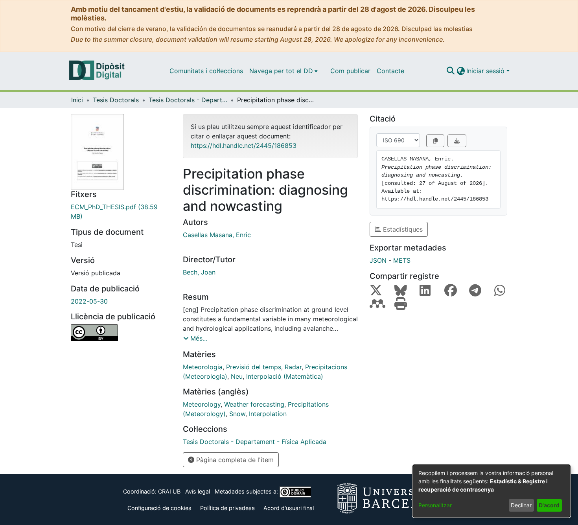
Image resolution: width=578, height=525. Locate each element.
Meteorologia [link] (203, 367)
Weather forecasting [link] (254, 404)
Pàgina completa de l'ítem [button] (234, 460)
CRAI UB (169, 491)
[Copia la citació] (435, 140)
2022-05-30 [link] (89, 301)
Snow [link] (237, 414)
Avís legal (197, 491)
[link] (121, 211)
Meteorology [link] (202, 404)
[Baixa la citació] (456, 140)
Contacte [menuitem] (390, 71)
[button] (450, 71)
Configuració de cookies (159, 508)
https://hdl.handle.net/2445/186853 (243, 145)
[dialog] (491, 491)
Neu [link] (237, 376)
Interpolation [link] (268, 414)
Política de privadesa (227, 508)
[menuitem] (283, 71)
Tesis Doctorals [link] (116, 100)
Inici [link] (77, 100)
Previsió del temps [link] (253, 367)
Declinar (521, 505)
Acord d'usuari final (288, 508)
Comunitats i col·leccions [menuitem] (206, 71)
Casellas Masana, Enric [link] (217, 235)
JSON (378, 260)
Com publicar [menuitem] (350, 71)
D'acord (549, 505)
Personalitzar (435, 505)
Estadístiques (402, 229)
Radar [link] (293, 367)
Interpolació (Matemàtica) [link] (284, 376)
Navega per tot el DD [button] (281, 71)
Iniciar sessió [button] (486, 71)
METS (401, 260)
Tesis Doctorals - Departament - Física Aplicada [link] (188, 100)
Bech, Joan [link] (199, 272)
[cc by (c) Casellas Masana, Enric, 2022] (121, 332)
